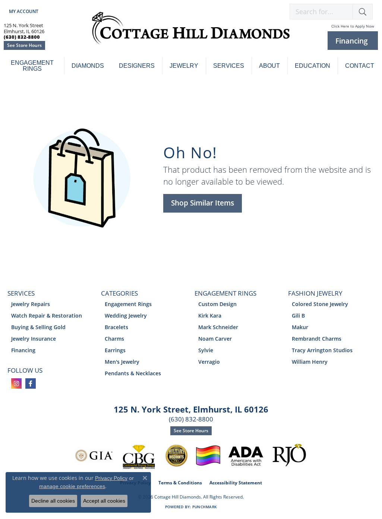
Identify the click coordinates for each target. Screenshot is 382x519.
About (269, 66)
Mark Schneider (218, 327)
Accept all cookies (104, 501)
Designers (137, 66)
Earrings (115, 350)
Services (228, 66)
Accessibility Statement (235, 483)
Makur (300, 327)
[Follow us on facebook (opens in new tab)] (30, 383)
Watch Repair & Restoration (46, 315)
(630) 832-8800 (191, 419)
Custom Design (217, 304)
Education (312, 66)
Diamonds (88, 66)
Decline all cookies (53, 501)
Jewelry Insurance (33, 338)
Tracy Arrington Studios (322, 350)
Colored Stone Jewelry (320, 304)
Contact (359, 66)
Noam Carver (215, 338)
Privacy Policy (111, 478)
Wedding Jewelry (126, 315)
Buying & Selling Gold (38, 327)
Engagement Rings (32, 66)
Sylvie (205, 350)
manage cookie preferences (72, 486)
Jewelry (184, 66)
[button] (22, 11)
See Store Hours (24, 45)
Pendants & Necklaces (133, 373)
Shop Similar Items (202, 203)
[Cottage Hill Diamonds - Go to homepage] (191, 32)
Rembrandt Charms (316, 338)
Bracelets (116, 327)
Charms (114, 338)
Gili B (298, 315)
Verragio (209, 361)
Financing (23, 350)
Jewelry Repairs (30, 304)
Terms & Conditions (180, 483)
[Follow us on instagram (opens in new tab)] (16, 383)
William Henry (310, 361)
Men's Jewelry (122, 361)
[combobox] (321, 11)
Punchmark (204, 506)
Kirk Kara (209, 315)
